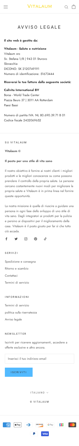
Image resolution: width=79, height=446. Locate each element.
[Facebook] (6, 238)
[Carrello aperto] (73, 7)
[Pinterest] (35, 238)
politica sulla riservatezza (21, 312)
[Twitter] (16, 238)
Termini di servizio (17, 282)
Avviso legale (13, 319)
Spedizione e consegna (20, 261)
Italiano (37, 392)
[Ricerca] (66, 6)
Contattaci (11, 275)
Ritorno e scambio (16, 268)
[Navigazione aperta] (6, 6)
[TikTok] (45, 238)
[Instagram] (25, 238)
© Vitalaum (39, 401)
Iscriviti (19, 372)
